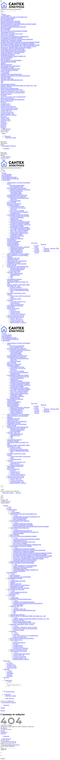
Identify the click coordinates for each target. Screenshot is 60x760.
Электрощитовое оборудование (21, 653)
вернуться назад (7, 729)
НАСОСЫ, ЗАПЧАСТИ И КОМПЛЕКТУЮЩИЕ (26, 539)
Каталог (9, 508)
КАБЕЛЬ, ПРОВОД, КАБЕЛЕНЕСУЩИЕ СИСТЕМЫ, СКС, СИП (31, 618)
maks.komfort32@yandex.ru (9, 146)
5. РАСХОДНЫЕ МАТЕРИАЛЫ (18, 592)
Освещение (16, 634)
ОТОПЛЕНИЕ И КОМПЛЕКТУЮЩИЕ (24, 549)
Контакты (3, 733)
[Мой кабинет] (1, 488)
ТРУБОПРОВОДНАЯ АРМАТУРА (22, 530)
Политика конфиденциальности (10, 744)
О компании (4, 732)
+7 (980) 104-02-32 (6, 129)
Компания (9, 672)
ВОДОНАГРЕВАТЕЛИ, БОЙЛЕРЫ (22, 523)
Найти (2, 749)
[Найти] (2, 13)
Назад (10, 507)
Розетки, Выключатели (19, 642)
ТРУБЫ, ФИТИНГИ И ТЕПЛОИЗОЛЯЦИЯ (25, 565)
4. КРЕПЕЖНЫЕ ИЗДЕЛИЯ (17, 581)
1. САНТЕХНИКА (15, 512)
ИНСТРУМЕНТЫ (15, 575)
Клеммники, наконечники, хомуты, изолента (25, 627)
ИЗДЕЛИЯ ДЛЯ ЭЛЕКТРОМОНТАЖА (23, 602)
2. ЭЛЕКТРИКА (14, 597)
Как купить (10, 663)
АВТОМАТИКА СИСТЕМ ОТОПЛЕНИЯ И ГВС (26, 516)
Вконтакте (6, 148)
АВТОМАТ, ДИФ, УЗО (19, 609)
